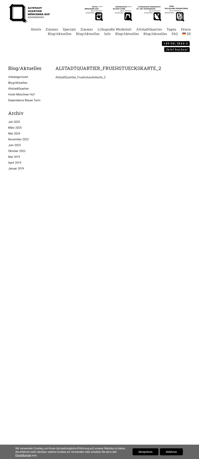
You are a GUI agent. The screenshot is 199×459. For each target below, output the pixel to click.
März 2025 (15, 127)
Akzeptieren (145, 451)
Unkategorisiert (18, 77)
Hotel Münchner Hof (21, 94)
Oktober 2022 (16, 151)
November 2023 (18, 139)
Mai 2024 (14, 133)
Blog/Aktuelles (17, 83)
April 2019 (14, 162)
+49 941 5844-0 (176, 43)
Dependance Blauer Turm (24, 100)
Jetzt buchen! (177, 49)
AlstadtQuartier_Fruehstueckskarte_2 (80, 77)
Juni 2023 (14, 145)
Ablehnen (171, 451)
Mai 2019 (14, 157)
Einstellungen (23, 455)
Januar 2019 (16, 168)
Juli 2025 (14, 122)
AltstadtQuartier (18, 88)
